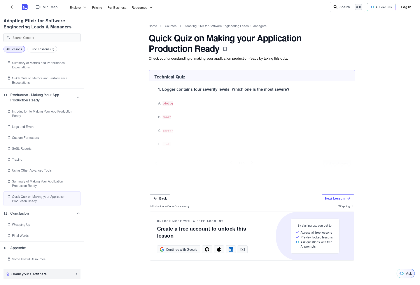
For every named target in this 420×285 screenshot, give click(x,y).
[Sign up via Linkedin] (231, 249)
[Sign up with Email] (243, 249)
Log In (406, 6)
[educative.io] (25, 7)
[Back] (12, 7)
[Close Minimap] (84, 30)
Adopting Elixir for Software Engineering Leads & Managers (38, 23)
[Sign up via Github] (207, 249)
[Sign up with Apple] (219, 249)
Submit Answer (337, 163)
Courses (171, 26)
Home (153, 26)
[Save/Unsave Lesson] (225, 49)
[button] (42, 97)
